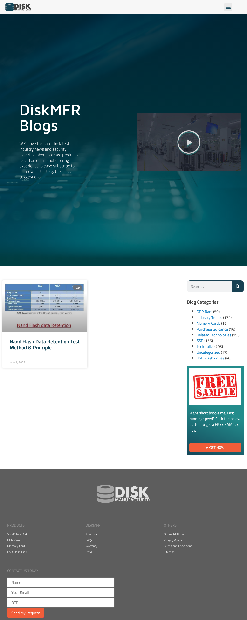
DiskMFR (93, 525)
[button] (228, 7)
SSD (200, 340)
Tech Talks (205, 346)
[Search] (238, 286)
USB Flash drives (210, 358)
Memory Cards (208, 323)
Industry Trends (209, 317)
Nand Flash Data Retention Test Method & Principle (45, 344)
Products (16, 525)
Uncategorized (208, 352)
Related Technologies (214, 334)
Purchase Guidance (212, 329)
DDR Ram (204, 311)
